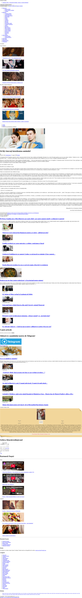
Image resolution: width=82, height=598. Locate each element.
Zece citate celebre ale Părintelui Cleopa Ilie (10, 70)
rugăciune (13, 594)
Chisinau (19, 593)
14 (6, 448)
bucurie (8, 593)
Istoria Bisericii (5, 569)
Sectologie (7, 33)
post (5, 594)
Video (6, 34)
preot (9, 594)
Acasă (3, 124)
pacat (77, 593)
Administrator (8, 155)
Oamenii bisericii (8, 37)
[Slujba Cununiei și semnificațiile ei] (13, 533)
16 (8, 448)
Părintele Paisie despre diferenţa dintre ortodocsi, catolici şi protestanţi (15, 121)
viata (36, 594)
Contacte (6, 11)
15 (7, 448)
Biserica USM (5, 543)
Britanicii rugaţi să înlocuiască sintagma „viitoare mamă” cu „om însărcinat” (26, 316)
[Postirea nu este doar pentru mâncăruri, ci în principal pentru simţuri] (11, 276)
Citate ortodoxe (8, 29)
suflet (33, 594)
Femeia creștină (5, 564)
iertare (50, 593)
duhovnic (32, 593)
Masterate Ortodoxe (6, 545)
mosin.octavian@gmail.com (40, 550)
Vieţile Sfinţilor (5, 588)
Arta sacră (4, 555)
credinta (25, 593)
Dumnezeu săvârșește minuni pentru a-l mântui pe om (12, 82)
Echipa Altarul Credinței (9, 10)
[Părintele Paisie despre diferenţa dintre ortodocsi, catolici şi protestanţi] (13, 119)
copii (21, 593)
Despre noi (4, 8)
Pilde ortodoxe (7, 27)
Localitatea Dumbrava (6, 544)
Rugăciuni (7, 31)
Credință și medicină (9, 24)
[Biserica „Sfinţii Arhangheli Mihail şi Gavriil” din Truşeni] (13, 494)
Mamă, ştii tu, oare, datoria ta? (8, 484)
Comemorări (4, 559)
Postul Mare (7, 16)
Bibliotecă (4, 12)
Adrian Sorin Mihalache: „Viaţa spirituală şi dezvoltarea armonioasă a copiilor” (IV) (18, 472)
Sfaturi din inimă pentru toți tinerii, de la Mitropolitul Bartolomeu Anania (25, 405)
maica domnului (57, 593)
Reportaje (6, 26)
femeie (45, 593)
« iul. (1, 453)
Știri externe (4, 39)
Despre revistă (7, 9)
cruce (27, 593)
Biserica (3, 593)
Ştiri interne (4, 38)
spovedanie (27, 594)
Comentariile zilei (8, 14)
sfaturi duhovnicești (20, 594)
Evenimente (4, 41)
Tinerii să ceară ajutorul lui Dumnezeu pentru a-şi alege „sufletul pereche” (25, 232)
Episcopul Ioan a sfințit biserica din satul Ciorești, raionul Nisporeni (23, 305)
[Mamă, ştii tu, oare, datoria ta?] (13, 482)
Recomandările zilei (4, 345)
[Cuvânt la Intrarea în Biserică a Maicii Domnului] (13, 94)
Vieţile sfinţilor (7, 36)
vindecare (38, 594)
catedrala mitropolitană (15, 593)
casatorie (10, 593)
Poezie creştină (7, 30)
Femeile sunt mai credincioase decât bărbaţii (10, 109)
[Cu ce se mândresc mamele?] (11, 354)
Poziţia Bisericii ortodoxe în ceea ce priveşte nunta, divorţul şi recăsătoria (25, 265)
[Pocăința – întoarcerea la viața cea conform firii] (13, 509)
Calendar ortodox (8, 13)
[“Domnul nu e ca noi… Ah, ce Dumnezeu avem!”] (13, 56)
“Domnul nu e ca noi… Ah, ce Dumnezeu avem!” (11, 58)
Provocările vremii (8, 23)
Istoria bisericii (5, 35)
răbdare (16, 594)
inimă (52, 593)
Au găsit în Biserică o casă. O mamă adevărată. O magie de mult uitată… (24, 383)
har (46, 593)
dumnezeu (35, 593)
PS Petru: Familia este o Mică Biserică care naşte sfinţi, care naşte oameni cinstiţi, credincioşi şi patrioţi (32, 219)
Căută (13, 332)
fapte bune (42, 593)
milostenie (66, 593)
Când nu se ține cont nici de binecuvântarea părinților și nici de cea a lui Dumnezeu (23, 212)
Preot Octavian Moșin (6, 542)
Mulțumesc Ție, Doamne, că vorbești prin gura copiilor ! (17, 214)
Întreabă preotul (5, 40)
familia (38, 593)
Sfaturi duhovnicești (8, 15)
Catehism (6, 20)
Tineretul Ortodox (5, 541)
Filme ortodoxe (8, 28)
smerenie (25, 594)
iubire (54, 593)
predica (8, 594)
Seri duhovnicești (5, 582)
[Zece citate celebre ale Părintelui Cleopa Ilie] (13, 68)
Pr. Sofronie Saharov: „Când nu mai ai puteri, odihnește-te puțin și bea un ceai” (26, 326)
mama (61, 593)
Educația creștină (5, 562)
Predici (6, 17)
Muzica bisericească (6, 570)
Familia (6, 18)
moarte (71, 593)
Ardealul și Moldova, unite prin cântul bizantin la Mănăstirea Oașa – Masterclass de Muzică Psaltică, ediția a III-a (37, 394)
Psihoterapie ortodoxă (6, 577)
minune (69, 593)
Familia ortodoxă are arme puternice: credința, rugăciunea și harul (23, 243)
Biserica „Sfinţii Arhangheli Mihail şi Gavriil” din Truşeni (13, 496)
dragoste (29, 593)
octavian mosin (74, 593)
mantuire (63, 593)
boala (5, 593)
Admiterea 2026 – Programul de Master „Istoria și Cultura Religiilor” (15, 2)
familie (40, 593)
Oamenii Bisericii (5, 571)
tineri (34, 594)
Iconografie (4, 566)
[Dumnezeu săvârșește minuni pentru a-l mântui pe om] (13, 80)
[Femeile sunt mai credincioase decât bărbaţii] (13, 107)
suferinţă (31, 594)
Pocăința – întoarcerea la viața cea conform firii (11, 511)
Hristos (48, 593)
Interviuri (6, 21)
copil (23, 593)
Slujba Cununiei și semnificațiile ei (8, 535)
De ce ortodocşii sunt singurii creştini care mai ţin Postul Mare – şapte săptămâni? (17, 523)
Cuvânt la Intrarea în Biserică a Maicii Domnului (11, 96)
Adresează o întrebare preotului (5, 4)
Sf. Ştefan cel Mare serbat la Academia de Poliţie (17, 294)
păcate (11, 594)
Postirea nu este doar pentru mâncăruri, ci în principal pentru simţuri (21, 280)
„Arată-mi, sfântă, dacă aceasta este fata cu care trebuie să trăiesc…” (23, 372)
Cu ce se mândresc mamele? (8, 358)
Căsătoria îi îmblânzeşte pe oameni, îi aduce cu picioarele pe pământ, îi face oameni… (28, 254)
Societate (6, 22)
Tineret (6, 25)
